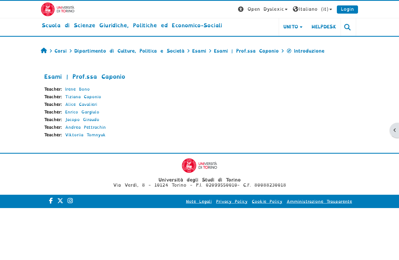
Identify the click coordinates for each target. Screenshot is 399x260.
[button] (263, 9)
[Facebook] (51, 201)
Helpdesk (324, 26)
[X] (60, 201)
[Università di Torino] (58, 9)
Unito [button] (290, 26)
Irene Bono (77, 89)
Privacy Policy (232, 201)
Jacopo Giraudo (82, 119)
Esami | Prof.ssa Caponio (84, 76)
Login (347, 9)
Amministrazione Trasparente (319, 201)
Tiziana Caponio (83, 96)
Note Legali (199, 201)
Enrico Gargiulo (82, 112)
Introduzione (309, 51)
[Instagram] (70, 201)
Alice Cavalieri (81, 104)
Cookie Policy (267, 201)
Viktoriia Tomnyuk (85, 134)
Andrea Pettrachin (85, 127)
